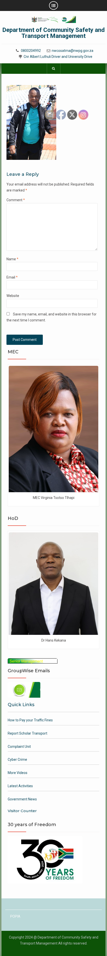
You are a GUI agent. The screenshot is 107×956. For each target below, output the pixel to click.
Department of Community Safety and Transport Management (53, 32)
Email (12, 277)
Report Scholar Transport (27, 733)
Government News (22, 799)
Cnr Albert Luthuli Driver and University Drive (58, 56)
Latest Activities (20, 786)
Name (12, 259)
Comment (15, 200)
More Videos (17, 773)
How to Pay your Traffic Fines (30, 720)
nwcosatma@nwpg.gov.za (72, 50)
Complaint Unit (19, 747)
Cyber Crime (17, 760)
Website (12, 296)
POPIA (15, 916)
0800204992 (31, 50)
